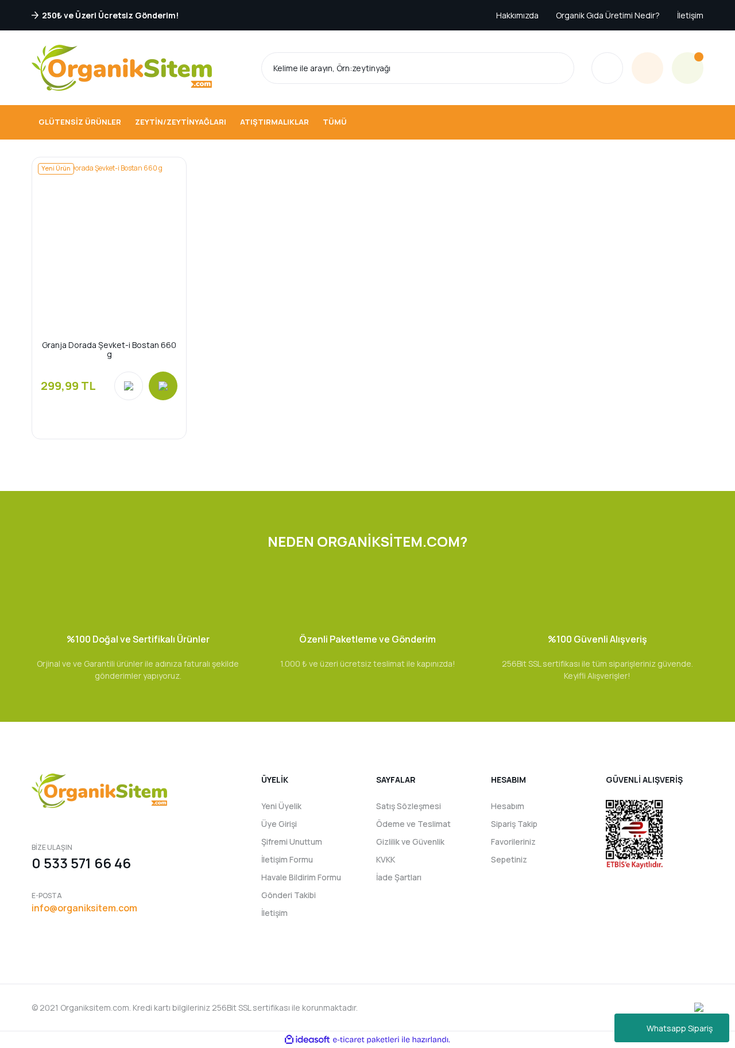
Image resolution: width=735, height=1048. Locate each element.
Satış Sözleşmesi (408, 805)
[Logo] (122, 68)
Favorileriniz (513, 841)
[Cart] (687, 68)
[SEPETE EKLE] (163, 386)
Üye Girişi (279, 823)
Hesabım (507, 805)
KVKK (385, 859)
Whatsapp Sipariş (680, 1028)
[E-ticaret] (366, 1039)
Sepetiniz (509, 859)
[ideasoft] (307, 1039)
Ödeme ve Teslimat (413, 823)
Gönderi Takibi (288, 895)
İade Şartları (398, 877)
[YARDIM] (607, 68)
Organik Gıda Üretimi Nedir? (608, 15)
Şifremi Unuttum (291, 841)
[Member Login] (647, 68)
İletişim (690, 15)
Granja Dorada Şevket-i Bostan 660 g (109, 350)
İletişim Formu (287, 859)
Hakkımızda (517, 15)
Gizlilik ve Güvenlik (410, 841)
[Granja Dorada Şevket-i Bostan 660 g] (109, 234)
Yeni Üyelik (281, 805)
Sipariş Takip (514, 823)
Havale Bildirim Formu (301, 877)
